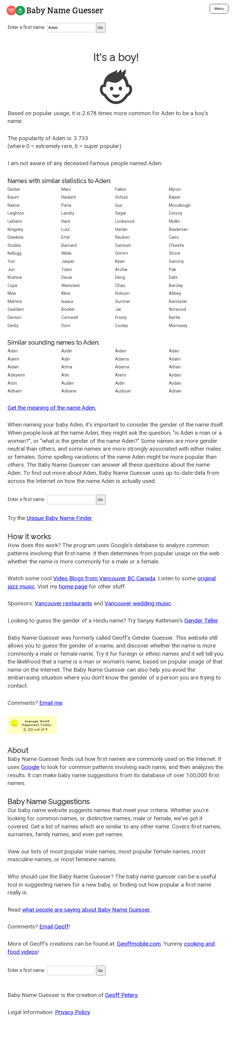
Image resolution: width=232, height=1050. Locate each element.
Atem (120, 375)
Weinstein (70, 285)
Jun (11, 269)
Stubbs (14, 245)
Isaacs (67, 301)
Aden (13, 350)
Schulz (121, 197)
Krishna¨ (16, 277)
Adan (174, 350)
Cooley (121, 325)
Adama (122, 366)
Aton (12, 383)
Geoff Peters (121, 995)
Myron (175, 189)
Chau (120, 285)
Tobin (66, 269)
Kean (120, 261)
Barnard (69, 245)
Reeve (14, 205)
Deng (120, 277)
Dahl (173, 277)
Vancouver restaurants (63, 603)
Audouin (123, 391)
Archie (121, 269)
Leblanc (15, 221)
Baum (13, 197)
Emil (65, 237)
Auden (67, 383)
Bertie (174, 317)
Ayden (175, 375)
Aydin (66, 350)
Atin (65, 375)
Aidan (13, 366)
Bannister (178, 301)
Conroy (175, 213)
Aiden (120, 350)
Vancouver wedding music (138, 603)
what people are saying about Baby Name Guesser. (86, 909)
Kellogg (14, 253)
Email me (50, 702)
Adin (65, 359)
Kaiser (175, 197)
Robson (122, 293)
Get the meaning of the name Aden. (52, 407)
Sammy (176, 261)
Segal (120, 213)
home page (73, 586)
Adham (15, 391)
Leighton (16, 213)
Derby (13, 325)
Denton (14, 317)
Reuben (122, 237)
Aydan (175, 383)
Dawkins (16, 237)
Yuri (11, 261)
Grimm (121, 253)
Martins (15, 301)
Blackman (178, 229)
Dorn (65, 325)
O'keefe (176, 245)
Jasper (68, 261)
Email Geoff (54, 926)
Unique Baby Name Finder (59, 518)
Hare (65, 221)
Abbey (175, 293)
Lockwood (124, 221)
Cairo (174, 237)
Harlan (121, 229)
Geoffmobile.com (139, 943)
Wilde (66, 253)
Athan (175, 366)
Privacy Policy (72, 1012)
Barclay (176, 285)
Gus (118, 205)
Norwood (177, 309)
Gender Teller (201, 620)
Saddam (16, 309)
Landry (67, 213)
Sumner (122, 301)
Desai (66, 277)
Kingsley (15, 229)
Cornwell (69, 317)
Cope (13, 285)
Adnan (175, 391)
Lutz (65, 229)
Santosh (123, 245)
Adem (13, 359)
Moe (12, 293)
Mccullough (180, 205)
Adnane (68, 391)
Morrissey (178, 325)
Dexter (14, 189)
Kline (65, 293)
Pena (66, 205)
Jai (118, 309)
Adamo (122, 359)
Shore (174, 253)
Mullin (174, 221)
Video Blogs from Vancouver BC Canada (104, 578)
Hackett (68, 197)
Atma (66, 366)
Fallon (120, 189)
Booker (68, 309)
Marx (66, 189)
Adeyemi (16, 375)
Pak (172, 269)
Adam (175, 359)
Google (30, 767)
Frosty (121, 317)
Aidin (120, 383)
